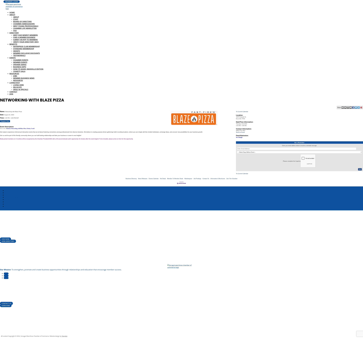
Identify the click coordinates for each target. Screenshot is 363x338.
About (12, 15)
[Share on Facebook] (353, 107)
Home (7, 190)
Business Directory (131, 178)
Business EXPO (19, 67)
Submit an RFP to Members (25, 40)
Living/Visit (14, 83)
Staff (15, 19)
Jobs (15, 76)
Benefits (13, 44)
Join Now (5, 239)
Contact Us (205, 178)
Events (12, 58)
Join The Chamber (231, 178)
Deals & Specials (20, 89)
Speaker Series (19, 64)
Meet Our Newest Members (25, 35)
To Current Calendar (242, 111)
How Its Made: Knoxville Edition (28, 69)
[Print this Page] (343, 107)
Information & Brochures (217, 178)
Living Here (18, 85)
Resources (14, 73)
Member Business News (23, 78)
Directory (14, 33)
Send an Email (240, 132)
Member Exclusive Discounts (26, 53)
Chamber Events (20, 60)
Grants (16, 51)
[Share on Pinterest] (361, 107)
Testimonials (19, 55)
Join (11, 94)
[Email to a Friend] (345, 107)
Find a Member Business (24, 37)
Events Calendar (154, 178)
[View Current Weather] (350, 107)
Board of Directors (22, 21)
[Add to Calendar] (348, 107)
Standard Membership (23, 49)
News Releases (142, 178)
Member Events (20, 62)
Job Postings (197, 178)
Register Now (5, 121)
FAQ (15, 30)
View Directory (8, 241)
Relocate (17, 87)
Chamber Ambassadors (24, 24)
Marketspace (188, 178)
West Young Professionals (25, 26)
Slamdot (64, 336)
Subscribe (6, 305)
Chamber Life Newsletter (25, 28)
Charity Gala (19, 71)
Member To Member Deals (175, 178)
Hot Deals (163, 178)
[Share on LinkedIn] (358, 107)
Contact (13, 92)
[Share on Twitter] (356, 107)
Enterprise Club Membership (26, 46)
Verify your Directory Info (26, 42)
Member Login (11, 1)
